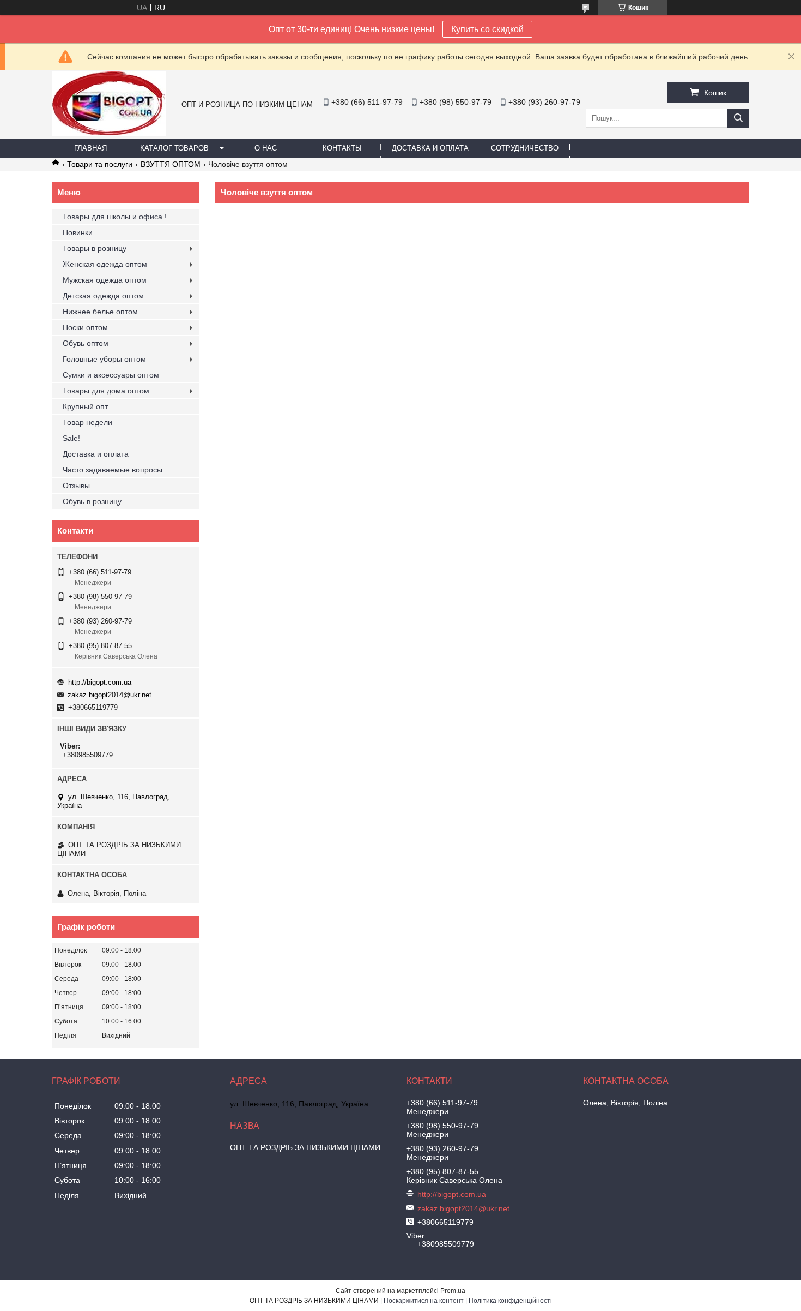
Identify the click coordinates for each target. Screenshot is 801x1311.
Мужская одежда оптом (105, 280)
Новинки (78, 232)
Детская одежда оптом (103, 295)
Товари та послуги (99, 164)
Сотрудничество (525, 148)
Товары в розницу (94, 248)
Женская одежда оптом (105, 264)
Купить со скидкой (487, 29)
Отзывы (76, 485)
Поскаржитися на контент (424, 1300)
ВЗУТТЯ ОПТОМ (171, 164)
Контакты (342, 148)
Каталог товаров (174, 148)
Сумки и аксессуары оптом (111, 374)
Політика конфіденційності (510, 1300)
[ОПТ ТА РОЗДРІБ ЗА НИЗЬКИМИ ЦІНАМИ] (109, 133)
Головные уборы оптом (104, 359)
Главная (90, 148)
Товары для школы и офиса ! (115, 216)
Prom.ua (452, 1291)
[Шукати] (738, 118)
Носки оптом (85, 327)
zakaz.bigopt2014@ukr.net (109, 695)
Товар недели (87, 422)
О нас (265, 148)
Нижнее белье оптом (100, 311)
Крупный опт (85, 406)
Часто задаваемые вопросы (112, 469)
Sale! (71, 438)
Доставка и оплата (430, 148)
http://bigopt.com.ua (99, 682)
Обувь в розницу (92, 501)
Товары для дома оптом (106, 390)
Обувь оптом (85, 343)
